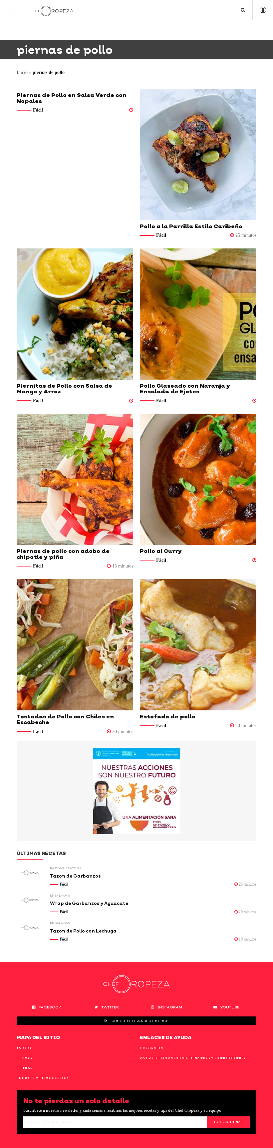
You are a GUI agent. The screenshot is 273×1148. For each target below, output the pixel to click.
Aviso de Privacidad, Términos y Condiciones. (193, 1057)
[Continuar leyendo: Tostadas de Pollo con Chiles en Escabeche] (75, 644)
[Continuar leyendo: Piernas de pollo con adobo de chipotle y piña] (75, 479)
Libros (24, 1057)
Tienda (24, 1067)
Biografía (151, 1047)
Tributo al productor (42, 1077)
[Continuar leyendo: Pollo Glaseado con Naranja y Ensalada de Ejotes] (198, 314)
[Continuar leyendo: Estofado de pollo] (198, 644)
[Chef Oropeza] (54, 10)
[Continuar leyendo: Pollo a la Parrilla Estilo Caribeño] (198, 154)
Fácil (38, 110)
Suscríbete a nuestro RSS (139, 1021)
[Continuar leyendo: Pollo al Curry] (198, 479)
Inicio (22, 72)
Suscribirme (228, 1121)
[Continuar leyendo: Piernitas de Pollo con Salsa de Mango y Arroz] (75, 314)
